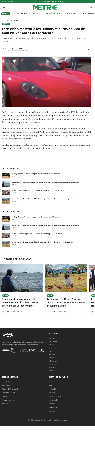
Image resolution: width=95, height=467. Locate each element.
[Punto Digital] (33, 350)
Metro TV (52, 358)
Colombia (53, 389)
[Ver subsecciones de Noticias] (30, 13)
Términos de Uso (8, 393)
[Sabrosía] (42, 350)
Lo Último (53, 341)
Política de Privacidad (10, 389)
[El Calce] (15, 350)
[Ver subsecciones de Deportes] (43, 13)
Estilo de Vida (70, 13)
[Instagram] (9, 1)
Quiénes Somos (8, 400)
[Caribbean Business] (24, 350)
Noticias (24, 13)
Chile (51, 385)
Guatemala (53, 400)
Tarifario (5, 396)
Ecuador (52, 393)
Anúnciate (5, 404)
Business (52, 364)
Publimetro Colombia (13, 48)
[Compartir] (89, 49)
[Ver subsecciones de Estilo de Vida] (78, 13)
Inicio (3, 20)
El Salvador (53, 411)
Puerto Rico (53, 407)
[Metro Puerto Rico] (6, 350)
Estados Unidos (55, 396)
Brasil (51, 381)
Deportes (37, 13)
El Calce (52, 371)
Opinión (52, 354)
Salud (51, 351)
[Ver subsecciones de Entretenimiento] (62, 13)
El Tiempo (53, 361)
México (52, 404)
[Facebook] (2, 1)
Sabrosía (52, 367)
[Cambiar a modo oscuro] (91, 7)
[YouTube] (12, 1)
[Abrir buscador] (86, 7)
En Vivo (52, 338)
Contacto (5, 381)
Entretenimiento (53, 13)
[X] (5, 1)
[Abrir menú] (4, 7)
